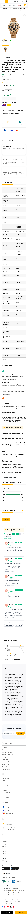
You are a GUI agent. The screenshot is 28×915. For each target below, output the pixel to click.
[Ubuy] (6, 1)
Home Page (4, 8)
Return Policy (5, 785)
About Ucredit (5, 790)
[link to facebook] (14, 41)
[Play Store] (15, 869)
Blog (3, 795)
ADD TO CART (7, 912)
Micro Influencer (6, 766)
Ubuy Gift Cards (6, 792)
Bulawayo (4, 841)
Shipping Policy (6, 764)
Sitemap (4, 757)
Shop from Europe (17, 894)
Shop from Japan (7, 890)
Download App (6, 778)
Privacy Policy (17, 901)
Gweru (3, 849)
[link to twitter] (18, 41)
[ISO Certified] (16, 881)
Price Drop (16, 80)
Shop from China (17, 892)
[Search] (25, 5)
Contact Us (5, 749)
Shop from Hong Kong (18, 890)
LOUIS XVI (4, 11)
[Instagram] (5, 907)
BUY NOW (21, 912)
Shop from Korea (7, 892)
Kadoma (4, 853)
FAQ (3, 788)
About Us (4, 747)
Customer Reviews (6, 783)
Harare (3, 839)
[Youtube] (8, 907)
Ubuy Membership (6, 769)
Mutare (4, 846)
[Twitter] (11, 907)
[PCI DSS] (5, 881)
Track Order (5, 759)
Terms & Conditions (7, 901)
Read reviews (7, 538)
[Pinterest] (14, 907)
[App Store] (6, 869)
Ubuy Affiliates (5, 797)
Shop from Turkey (7, 894)
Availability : (5, 85)
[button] (16, 1)
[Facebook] (3, 907)
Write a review (6, 519)
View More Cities (6, 858)
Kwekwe (4, 851)
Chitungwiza (5, 844)
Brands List (4, 780)
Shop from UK (15, 888)
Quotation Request (7, 752)
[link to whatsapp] (10, 41)
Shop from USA (6, 888)
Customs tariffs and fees (8, 762)
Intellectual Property (7, 754)
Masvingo (4, 856)
